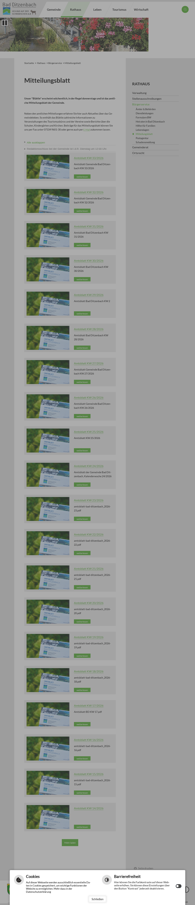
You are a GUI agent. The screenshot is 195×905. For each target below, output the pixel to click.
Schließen (97, 899)
